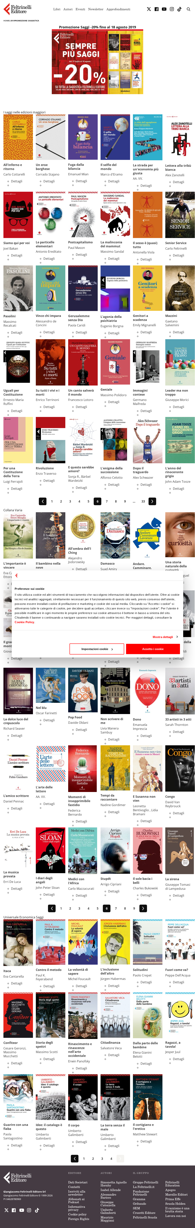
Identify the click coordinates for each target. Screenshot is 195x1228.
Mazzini (171, 316)
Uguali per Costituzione (13, 392)
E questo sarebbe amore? (81, 469)
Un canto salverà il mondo (81, 392)
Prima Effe (173, 1199)
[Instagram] (36, 1210)
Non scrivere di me (112, 721)
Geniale (106, 389)
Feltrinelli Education (172, 1184)
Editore (74, 1173)
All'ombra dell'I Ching (79, 551)
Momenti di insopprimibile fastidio (79, 801)
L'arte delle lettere (44, 789)
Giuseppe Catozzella (108, 1203)
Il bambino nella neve (48, 565)
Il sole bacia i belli (142, 881)
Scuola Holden (175, 1203)
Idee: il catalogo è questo (49, 1127)
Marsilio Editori (176, 1194)
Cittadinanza (110, 1042)
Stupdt (106, 879)
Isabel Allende (111, 1190)
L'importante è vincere (14, 565)
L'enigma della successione (112, 470)
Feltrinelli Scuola (145, 1217)
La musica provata (11, 874)
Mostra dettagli (163, 636)
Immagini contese (140, 392)
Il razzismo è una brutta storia (177, 1210)
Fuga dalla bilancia (76, 167)
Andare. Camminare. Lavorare (142, 568)
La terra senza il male (113, 1127)
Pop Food (75, 717)
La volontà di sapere (78, 971)
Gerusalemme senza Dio (79, 318)
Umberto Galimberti (108, 1211)
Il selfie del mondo (109, 167)
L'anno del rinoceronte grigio (174, 472)
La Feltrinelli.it (143, 1187)
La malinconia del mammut (111, 244)
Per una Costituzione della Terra (13, 472)
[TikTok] (179, 9)
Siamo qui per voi (16, 243)
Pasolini (9, 316)
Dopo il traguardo (140, 470)
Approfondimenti (118, 9)
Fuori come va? (176, 970)
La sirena (172, 879)
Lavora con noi (175, 1216)
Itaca (7, 971)
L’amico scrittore (16, 796)
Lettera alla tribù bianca (178, 168)
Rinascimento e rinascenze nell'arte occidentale (80, 1050)
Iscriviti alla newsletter (76, 1193)
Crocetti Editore (144, 1212)
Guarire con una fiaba (15, 1127)
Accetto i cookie (153, 649)
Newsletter (95, 9)
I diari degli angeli (44, 880)
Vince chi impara (48, 316)
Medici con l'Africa (76, 881)
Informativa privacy (76, 1208)
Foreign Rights (78, 1219)
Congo (170, 796)
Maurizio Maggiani (107, 1219)
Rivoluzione (45, 468)
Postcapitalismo (80, 242)
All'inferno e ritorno (12, 167)
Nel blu (41, 708)
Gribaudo (139, 1203)
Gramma (139, 1199)
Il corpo (73, 1125)
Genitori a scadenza (140, 318)
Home (6, 20)
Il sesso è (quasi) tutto (145, 245)
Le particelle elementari (45, 244)
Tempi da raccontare (109, 797)
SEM (136, 1208)
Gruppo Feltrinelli (145, 1182)
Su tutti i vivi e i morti (47, 392)
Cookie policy (77, 1214)
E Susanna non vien (144, 798)
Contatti (74, 1187)
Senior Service (175, 243)
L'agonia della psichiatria (111, 319)
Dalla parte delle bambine (145, 1045)
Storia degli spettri (44, 1044)
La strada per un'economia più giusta (146, 169)
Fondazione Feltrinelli (141, 1193)
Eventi (80, 9)
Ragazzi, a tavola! (173, 1044)
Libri (56, 9)
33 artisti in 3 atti (178, 719)
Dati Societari (77, 1182)
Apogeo (170, 1190)
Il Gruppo (141, 1173)
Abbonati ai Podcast (76, 1200)
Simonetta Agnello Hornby (114, 1184)
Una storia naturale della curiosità (176, 566)
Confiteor (10, 1043)
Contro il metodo (49, 970)
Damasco (108, 563)
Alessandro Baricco (108, 1196)
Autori (68, 9)
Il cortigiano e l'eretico (143, 1127)
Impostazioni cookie (95, 649)
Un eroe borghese (43, 167)
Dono (137, 719)
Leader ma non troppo (176, 392)
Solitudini (140, 970)
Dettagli (16, 181)
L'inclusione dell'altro (110, 971)
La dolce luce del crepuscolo (15, 721)
